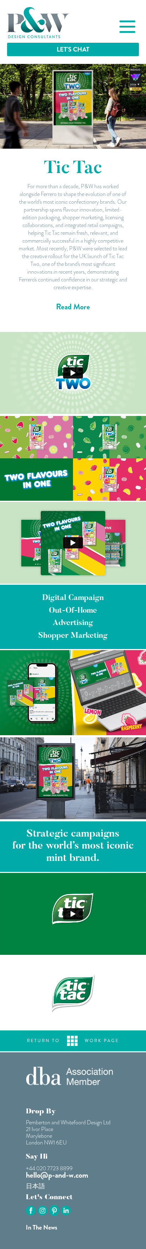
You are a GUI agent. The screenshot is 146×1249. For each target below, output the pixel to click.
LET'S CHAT (73, 49)
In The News (41, 1227)
